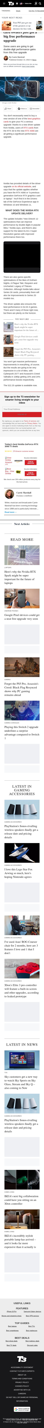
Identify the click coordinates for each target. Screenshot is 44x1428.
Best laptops (12, 1326)
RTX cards (28, 128)
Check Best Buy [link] (30, 473)
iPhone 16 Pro (11, 1311)
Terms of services (30, 421)
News (34, 60)
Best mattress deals (32, 1341)
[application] (22, 254)
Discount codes (32, 1345)
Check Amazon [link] (30, 462)
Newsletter (36, 109)
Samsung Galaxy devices (32, 1311)
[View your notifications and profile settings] (17, 3)
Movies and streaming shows (11, 1316)
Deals (18, 11)
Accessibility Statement (22, 1367)
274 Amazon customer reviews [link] (23, 451)
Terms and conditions (22, 1379)
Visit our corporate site (29, 1420)
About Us (22, 1375)
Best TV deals (11, 1345)
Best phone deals (11, 1341)
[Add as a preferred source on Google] (22, 1409)
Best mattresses (31, 1330)
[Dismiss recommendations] (40, 17)
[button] (22, 460)
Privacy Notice (32, 423)
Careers (22, 1394)
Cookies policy (22, 1386)
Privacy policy (22, 1382)
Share (9, 109)
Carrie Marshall (18, 57)
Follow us (24, 109)
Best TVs (31, 1326)
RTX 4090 (30, 131)
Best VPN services (32, 1316)
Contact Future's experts (22, 1371)
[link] (9, 461)
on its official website (21, 186)
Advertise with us (22, 1390)
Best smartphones (12, 1330)
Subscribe (28, 3)
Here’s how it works (28, 66)
